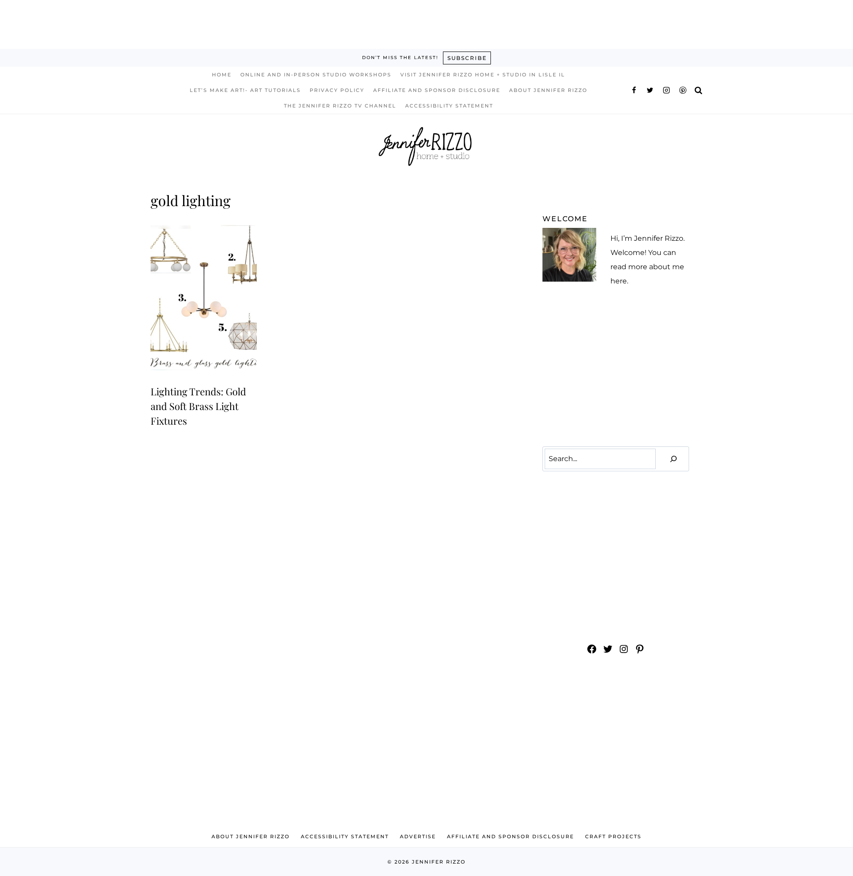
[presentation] (204, 297)
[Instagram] (666, 90)
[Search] (673, 459)
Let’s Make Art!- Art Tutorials (245, 90)
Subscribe (467, 58)
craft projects (613, 836)
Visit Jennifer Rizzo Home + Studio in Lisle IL (482, 75)
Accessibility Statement (449, 106)
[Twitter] (650, 90)
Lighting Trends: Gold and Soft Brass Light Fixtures (198, 406)
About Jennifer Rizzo (548, 90)
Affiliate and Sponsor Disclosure (436, 90)
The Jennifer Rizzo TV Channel (340, 106)
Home (221, 75)
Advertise (418, 836)
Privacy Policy (337, 90)
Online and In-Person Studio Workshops (315, 75)
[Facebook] (634, 90)
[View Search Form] (698, 90)
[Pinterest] (683, 90)
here (618, 281)
